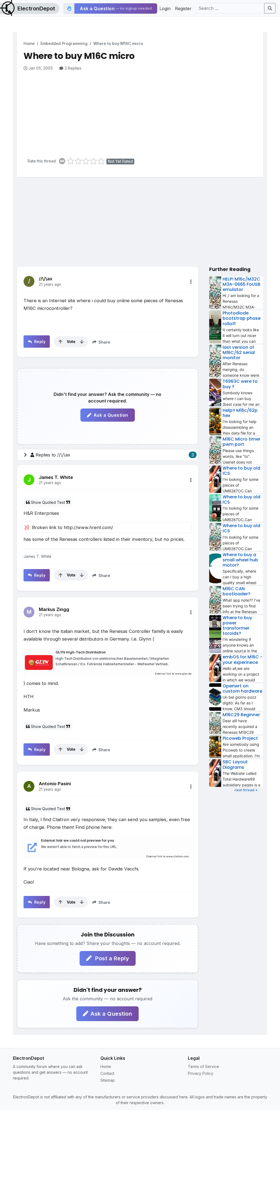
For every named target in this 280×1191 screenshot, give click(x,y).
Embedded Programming (64, 43)
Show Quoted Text (48, 502)
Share (103, 342)
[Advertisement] (143, 112)
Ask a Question (111, 415)
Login (165, 8)
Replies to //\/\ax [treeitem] (115, 455)
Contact (107, 1073)
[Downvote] (82, 341)
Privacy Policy (200, 1073)
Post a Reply (111, 958)
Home (29, 43)
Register (183, 8)
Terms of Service (203, 1066)
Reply (39, 341)
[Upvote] (60, 341)
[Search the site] (270, 8)
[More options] (191, 281)
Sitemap (107, 1080)
